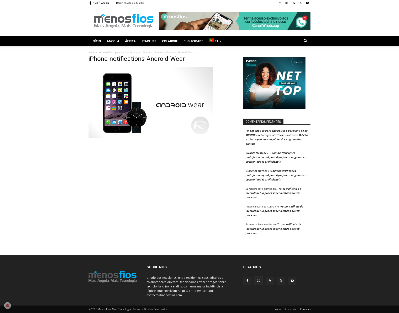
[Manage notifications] (7, 305)
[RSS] (294, 3)
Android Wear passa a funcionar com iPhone (124, 52)
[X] (300, 3)
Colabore (170, 41)
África (130, 41)
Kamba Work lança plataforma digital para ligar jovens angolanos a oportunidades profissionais (276, 157)
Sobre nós (290, 309)
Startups (149, 41)
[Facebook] (280, 3)
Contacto (305, 309)
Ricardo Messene (256, 153)
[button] (305, 41)
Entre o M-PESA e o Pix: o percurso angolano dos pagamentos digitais (277, 139)
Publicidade (193, 41)
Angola (113, 41)
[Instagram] (287, 3)
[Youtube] (307, 3)
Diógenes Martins (256, 171)
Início (96, 41)
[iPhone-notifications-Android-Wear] (151, 136)
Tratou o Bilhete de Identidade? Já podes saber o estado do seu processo (273, 193)
